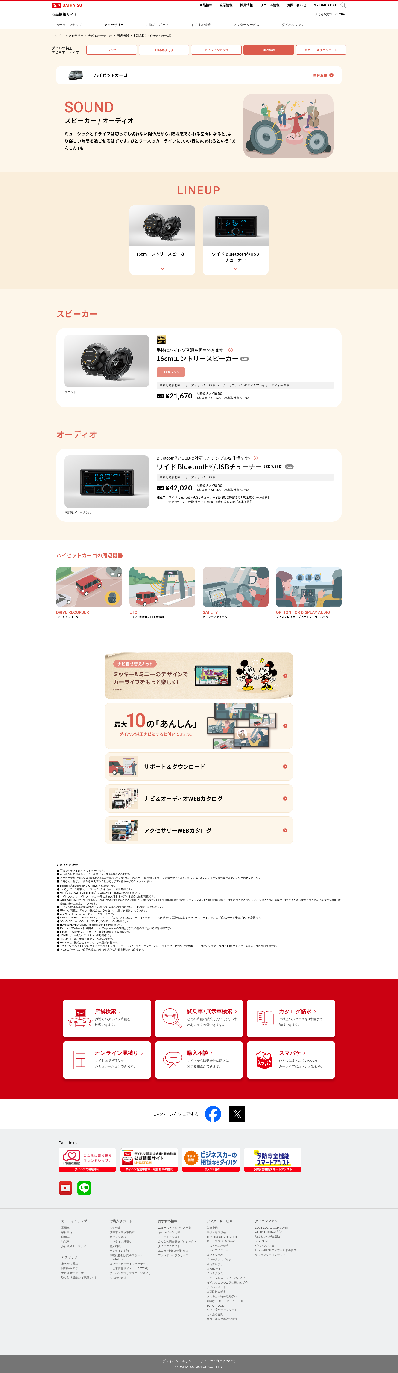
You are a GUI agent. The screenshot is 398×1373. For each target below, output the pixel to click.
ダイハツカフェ (264, 1245)
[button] (343, 5)
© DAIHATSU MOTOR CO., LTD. (199, 1367)
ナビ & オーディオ (72, 1273)
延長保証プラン (216, 1264)
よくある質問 (323, 14)
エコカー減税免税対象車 (173, 1250)
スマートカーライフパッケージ (129, 1264)
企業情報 (226, 5)
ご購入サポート (157, 25)
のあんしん (164, 50)
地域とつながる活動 (267, 1236)
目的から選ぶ (69, 1268)
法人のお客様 (118, 1277)
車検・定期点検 (216, 1232)
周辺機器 (123, 35)
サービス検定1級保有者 (221, 1241)
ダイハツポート (216, 1287)
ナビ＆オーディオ (100, 35)
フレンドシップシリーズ (173, 1255)
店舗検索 (115, 1227)
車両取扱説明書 (216, 1291)
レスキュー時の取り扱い (222, 1296)
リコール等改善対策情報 (222, 1319)
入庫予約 (212, 1227)
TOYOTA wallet (216, 1305)
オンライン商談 (119, 1250)
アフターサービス (246, 25)
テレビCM (261, 1241)
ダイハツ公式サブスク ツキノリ (130, 1273)
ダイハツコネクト (169, 1246)
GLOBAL (340, 14)
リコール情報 (270, 5)
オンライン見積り (121, 1241)
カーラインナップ (69, 25)
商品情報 (205, 5)
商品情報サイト (64, 14)
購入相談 (115, 1246)
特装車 (65, 1241)
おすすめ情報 (201, 25)
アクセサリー (114, 25)
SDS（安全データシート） (223, 1309)
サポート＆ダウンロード (321, 50)
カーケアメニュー (218, 1250)
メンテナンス (215, 1273)
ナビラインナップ (216, 50)
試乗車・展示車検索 (122, 1232)
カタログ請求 (118, 1237)
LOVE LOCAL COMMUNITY (272, 1227)
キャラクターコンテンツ (270, 1255)
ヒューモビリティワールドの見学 (275, 1250)
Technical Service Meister (223, 1237)
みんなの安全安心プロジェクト (177, 1241)
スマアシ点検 (215, 1255)
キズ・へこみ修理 (218, 1245)
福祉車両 (66, 1232)
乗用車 (65, 1227)
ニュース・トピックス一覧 (174, 1227)
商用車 (65, 1237)
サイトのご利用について (218, 1361)
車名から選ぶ (69, 1263)
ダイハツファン (293, 25)
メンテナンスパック (219, 1259)
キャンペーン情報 (169, 1232)
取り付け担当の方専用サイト (79, 1277)
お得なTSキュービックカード (225, 1301)
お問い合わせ (296, 5)
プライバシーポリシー (178, 1361)
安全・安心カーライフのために (226, 1278)
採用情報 (246, 5)
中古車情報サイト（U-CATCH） (130, 1268)
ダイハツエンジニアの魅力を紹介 (227, 1282)
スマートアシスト (169, 1237)
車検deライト (215, 1268)
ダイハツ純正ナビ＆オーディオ (65, 49)
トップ (56, 35)
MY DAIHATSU (325, 5)
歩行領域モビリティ (73, 1246)
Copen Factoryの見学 (268, 1231)
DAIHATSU (86, 5)
